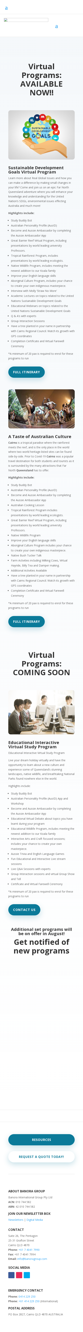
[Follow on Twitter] (27, 1275)
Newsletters (15, 1220)
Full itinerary (26, 372)
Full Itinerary (26, 621)
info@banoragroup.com (32, 1259)
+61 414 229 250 (29, 1301)
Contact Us (24, 910)
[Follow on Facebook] (11, 1275)
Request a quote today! (41, 1157)
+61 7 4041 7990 (29, 1250)
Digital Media (34, 1220)
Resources (41, 1140)
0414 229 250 (27, 1296)
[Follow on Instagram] (19, 1275)
